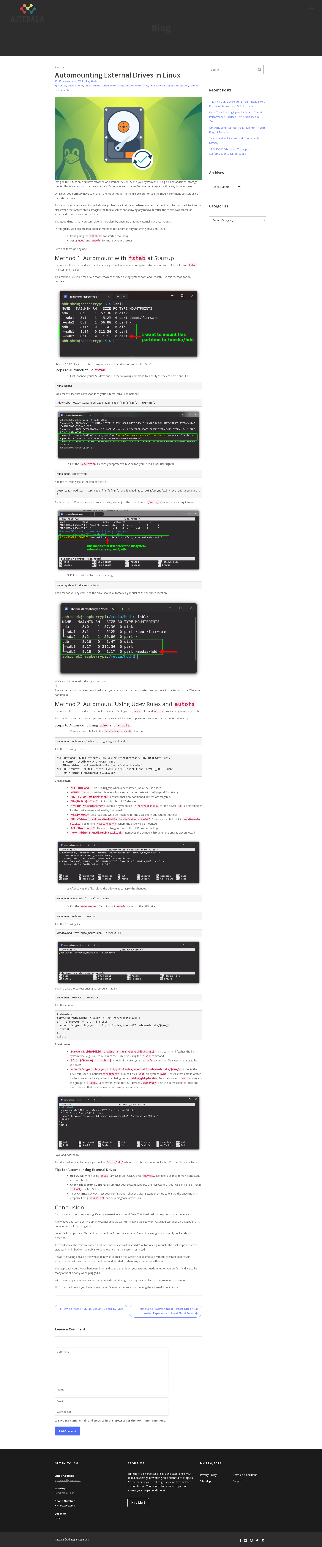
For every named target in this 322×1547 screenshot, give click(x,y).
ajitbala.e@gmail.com (67, 1480)
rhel (57, 90)
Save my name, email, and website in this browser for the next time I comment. (112, 1420)
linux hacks (116, 85)
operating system (178, 85)
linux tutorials (158, 85)
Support (237, 1481)
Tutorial (59, 67)
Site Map (205, 1481)
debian (72, 85)
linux (80, 85)
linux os (129, 85)
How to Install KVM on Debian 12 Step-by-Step (93, 1309)
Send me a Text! (64, 1493)
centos (62, 85)
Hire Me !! (138, 1503)
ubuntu (65, 90)
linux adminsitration (97, 85)
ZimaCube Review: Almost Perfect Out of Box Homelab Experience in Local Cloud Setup (169, 1311)
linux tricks (141, 85)
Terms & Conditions (245, 1475)
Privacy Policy (208, 1475)
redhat (194, 85)
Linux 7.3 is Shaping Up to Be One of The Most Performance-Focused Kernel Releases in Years (237, 117)
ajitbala (92, 81)
